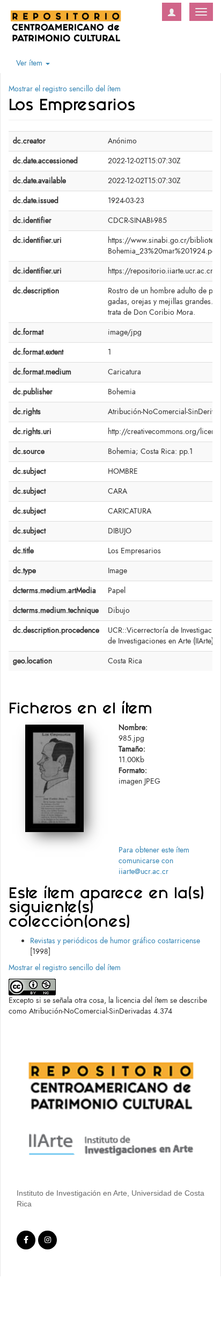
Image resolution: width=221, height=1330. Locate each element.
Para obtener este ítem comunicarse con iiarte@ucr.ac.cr (154, 861)
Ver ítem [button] (30, 63)
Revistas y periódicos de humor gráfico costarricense (115, 941)
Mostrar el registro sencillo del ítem (65, 89)
